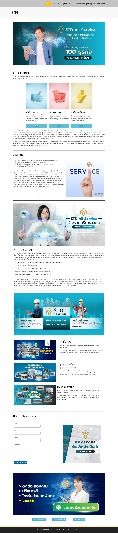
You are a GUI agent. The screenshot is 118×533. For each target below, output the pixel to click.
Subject (16, 437)
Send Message (21, 462)
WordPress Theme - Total (64, 530)
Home (48, 3)
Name (16, 423)
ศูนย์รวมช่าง (67, 3)
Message (17, 444)
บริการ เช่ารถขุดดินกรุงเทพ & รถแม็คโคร (90, 3)
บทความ (56, 3)
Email (16, 430)
